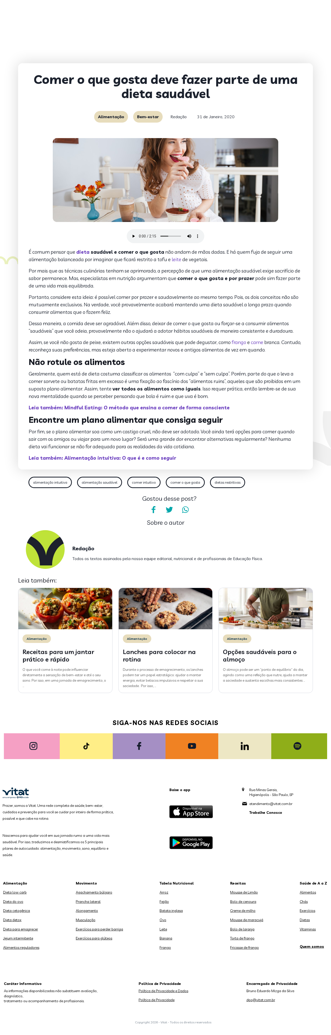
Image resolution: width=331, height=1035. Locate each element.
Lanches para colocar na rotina (159, 655)
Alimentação (111, 116)
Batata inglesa (171, 910)
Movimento (86, 883)
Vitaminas (308, 929)
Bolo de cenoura (243, 901)
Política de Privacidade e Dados (163, 991)
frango (239, 342)
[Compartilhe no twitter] (169, 510)
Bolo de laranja (242, 929)
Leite (163, 929)
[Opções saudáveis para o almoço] (266, 628)
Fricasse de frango (244, 947)
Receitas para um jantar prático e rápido (58, 655)
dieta (82, 252)
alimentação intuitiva (50, 482)
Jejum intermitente (18, 938)
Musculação (85, 920)
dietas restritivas (227, 482)
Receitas (238, 883)
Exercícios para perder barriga (99, 929)
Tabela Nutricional (177, 883)
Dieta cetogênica (16, 910)
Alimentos (308, 892)
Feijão (164, 901)
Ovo (163, 920)
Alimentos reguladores (21, 947)
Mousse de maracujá (246, 920)
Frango (165, 947)
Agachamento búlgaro (94, 892)
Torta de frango (242, 938)
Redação (178, 116)
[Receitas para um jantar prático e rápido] (65, 628)
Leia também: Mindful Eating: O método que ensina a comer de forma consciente (129, 407)
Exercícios (307, 910)
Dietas (305, 920)
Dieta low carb (15, 892)
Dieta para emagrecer (20, 929)
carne (257, 342)
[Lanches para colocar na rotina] (166, 628)
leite (176, 259)
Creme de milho (242, 910)
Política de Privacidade (157, 1000)
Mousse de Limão (244, 892)
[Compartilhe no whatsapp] (185, 510)
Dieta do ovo (13, 901)
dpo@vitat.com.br (260, 1000)
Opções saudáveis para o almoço (260, 655)
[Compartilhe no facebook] (153, 510)
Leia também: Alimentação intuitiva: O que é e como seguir (102, 458)
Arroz (164, 892)
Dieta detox (12, 920)
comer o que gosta (185, 482)
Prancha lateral (88, 901)
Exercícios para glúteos (94, 938)
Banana (166, 938)
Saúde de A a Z (313, 883)
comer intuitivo (144, 482)
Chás (304, 901)
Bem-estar (148, 116)
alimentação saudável (99, 482)
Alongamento (87, 910)
